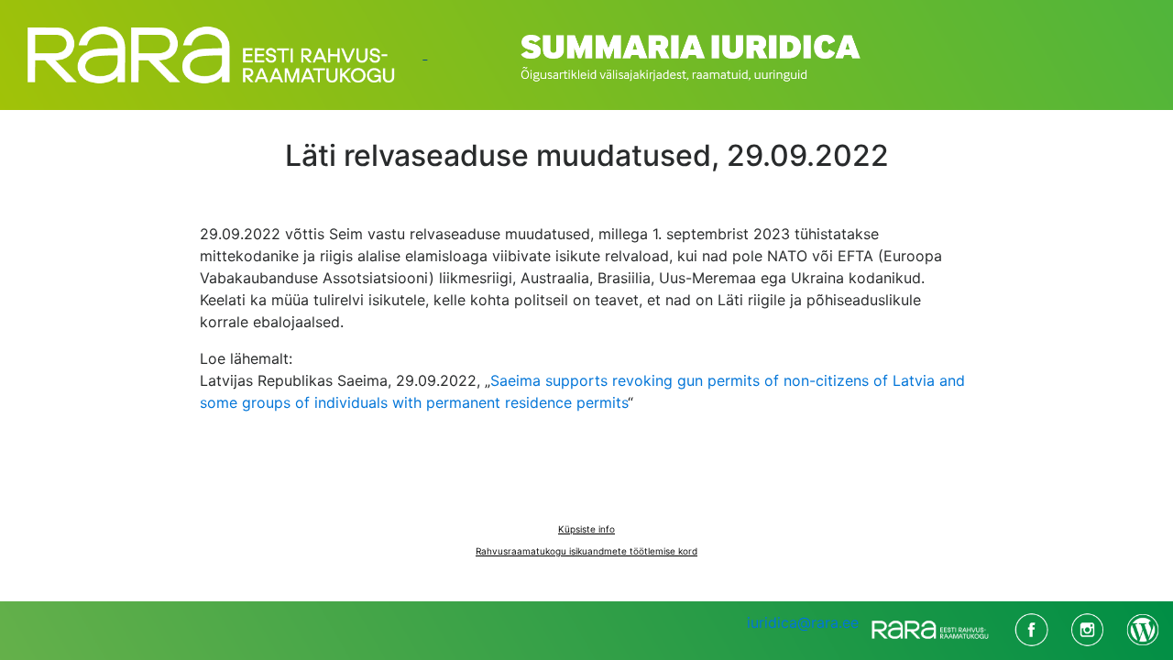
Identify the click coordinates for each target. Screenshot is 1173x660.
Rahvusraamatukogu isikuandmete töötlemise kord (586, 550)
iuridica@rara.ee (803, 622)
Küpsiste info (586, 528)
